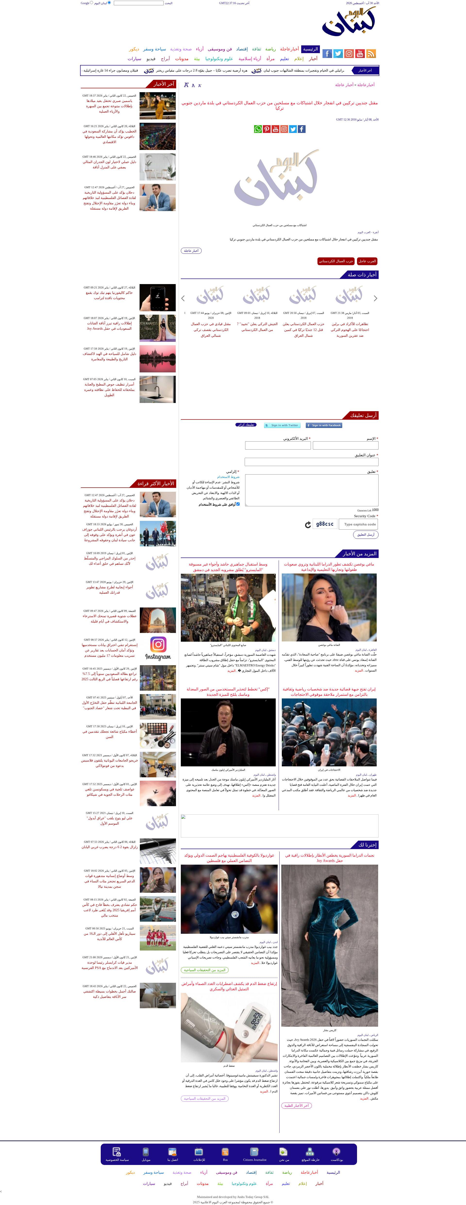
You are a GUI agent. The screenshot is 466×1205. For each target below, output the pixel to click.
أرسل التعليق (365, 534)
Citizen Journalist (254, 1160)
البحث (168, 3)
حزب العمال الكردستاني (336, 261)
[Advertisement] (200, 21)
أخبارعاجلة (365, 85)
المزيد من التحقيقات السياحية (204, 970)
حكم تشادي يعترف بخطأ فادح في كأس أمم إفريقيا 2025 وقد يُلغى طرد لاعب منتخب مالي (109, 910)
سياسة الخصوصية (117, 1160)
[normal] (192, 84)
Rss (225, 1160)
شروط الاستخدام (228, 477)
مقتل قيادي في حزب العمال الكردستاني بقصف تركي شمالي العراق (211, 329)
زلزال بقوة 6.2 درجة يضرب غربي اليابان (110, 847)
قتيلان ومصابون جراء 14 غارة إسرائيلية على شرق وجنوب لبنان (117, 70)
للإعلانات (199, 1160)
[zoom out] (199, 84)
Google (85, 3)
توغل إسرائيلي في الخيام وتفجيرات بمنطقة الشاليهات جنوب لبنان (333, 70)
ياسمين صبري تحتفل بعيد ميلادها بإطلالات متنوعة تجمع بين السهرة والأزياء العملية (109, 106)
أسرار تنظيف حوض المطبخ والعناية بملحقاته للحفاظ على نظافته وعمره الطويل (109, 390)
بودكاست (337, 1160)
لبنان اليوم (100, 3)
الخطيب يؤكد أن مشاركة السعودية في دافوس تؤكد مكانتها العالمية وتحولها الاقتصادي (109, 137)
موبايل (146, 1160)
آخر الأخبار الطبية (296, 1105)
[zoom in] (186, 84)
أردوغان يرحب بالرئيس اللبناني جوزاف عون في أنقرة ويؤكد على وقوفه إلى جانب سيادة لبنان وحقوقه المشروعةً (109, 535)
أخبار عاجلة (344, 85)
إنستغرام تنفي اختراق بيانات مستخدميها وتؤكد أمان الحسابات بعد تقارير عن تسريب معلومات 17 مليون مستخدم (110, 650)
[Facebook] (324, 427)
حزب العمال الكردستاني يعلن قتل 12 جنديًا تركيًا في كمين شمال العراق (304, 329)
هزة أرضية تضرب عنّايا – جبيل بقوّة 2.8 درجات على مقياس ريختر (225, 70)
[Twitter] (282, 427)
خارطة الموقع (311, 1160)
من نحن (284, 1160)
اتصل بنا (172, 1160)
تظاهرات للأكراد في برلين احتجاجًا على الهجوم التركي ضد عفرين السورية (350, 329)
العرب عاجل (367, 261)
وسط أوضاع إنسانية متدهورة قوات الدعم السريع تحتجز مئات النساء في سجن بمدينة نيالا (109, 881)
